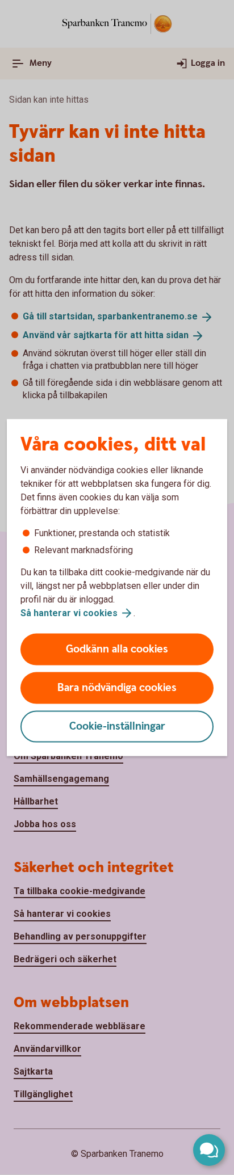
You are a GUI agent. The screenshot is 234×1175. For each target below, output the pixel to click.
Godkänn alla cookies (117, 649)
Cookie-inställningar (117, 726)
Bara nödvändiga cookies (117, 688)
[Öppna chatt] (209, 1150)
